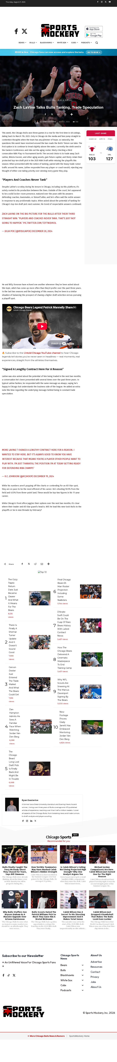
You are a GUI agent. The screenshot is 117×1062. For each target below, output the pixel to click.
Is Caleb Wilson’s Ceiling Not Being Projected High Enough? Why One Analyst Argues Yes (73, 871)
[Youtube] (109, 2)
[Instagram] (101, 2)
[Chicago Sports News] (60, 30)
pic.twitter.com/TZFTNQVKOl (39, 223)
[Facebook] (97, 2)
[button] (96, 42)
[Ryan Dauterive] (38, 122)
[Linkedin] (31, 820)
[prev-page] (54, 937)
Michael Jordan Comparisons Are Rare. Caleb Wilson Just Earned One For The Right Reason (102, 872)
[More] (72, 114)
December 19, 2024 (44, 476)
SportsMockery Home (79, 1036)
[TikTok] (8, 975)
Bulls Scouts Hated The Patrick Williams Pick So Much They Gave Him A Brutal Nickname (44, 915)
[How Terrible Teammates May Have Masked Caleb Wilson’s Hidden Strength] (44, 854)
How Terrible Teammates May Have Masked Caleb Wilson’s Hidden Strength (44, 869)
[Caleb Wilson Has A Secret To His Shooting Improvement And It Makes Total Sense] (73, 899)
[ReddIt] (58, 114)
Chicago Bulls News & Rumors (58, 100)
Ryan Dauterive (49, 122)
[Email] (65, 114)
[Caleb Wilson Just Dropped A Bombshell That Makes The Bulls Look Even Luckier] (102, 899)
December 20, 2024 (42, 231)
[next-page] (62, 937)
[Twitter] (105, 2)
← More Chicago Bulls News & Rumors (46, 1036)
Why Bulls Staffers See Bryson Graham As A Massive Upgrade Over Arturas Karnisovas (15, 915)
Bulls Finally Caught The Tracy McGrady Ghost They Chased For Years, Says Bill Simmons (14, 871)
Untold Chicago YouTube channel (42, 353)
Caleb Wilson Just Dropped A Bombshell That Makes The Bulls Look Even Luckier (102, 915)
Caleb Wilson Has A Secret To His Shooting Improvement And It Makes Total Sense (73, 915)
